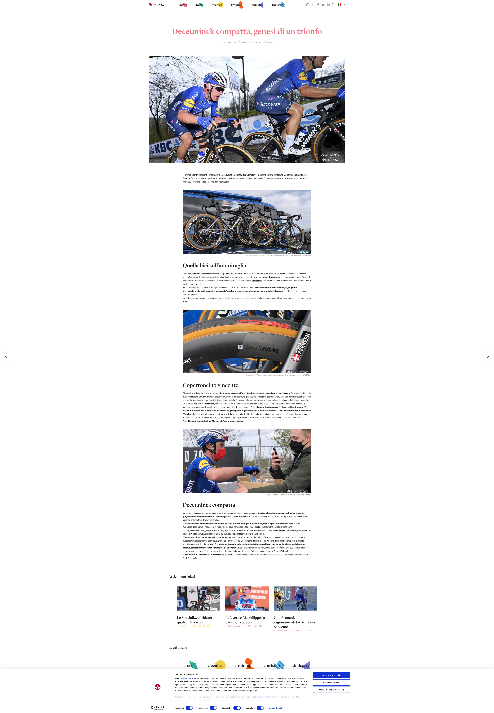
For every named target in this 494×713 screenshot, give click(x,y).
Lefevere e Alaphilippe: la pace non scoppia (245, 619)
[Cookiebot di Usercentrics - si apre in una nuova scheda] (157, 708)
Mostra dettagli (276, 708)
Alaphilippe (257, 280)
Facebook (318, 4)
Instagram (307, 4)
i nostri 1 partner (188, 678)
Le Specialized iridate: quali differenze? (194, 619)
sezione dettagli (264, 697)
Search (333, 4)
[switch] (213, 708)
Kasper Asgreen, (269, 277)
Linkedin (328, 4)
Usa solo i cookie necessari (331, 690)
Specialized (209, 403)
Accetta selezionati (331, 682)
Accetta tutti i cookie (331, 675)
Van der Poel (204, 396)
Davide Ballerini (245, 175)
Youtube (323, 4)
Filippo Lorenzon (229, 42)
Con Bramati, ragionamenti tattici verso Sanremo (294, 622)
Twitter (312, 4)
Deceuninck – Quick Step (201, 181)
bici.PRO (183, 626)
